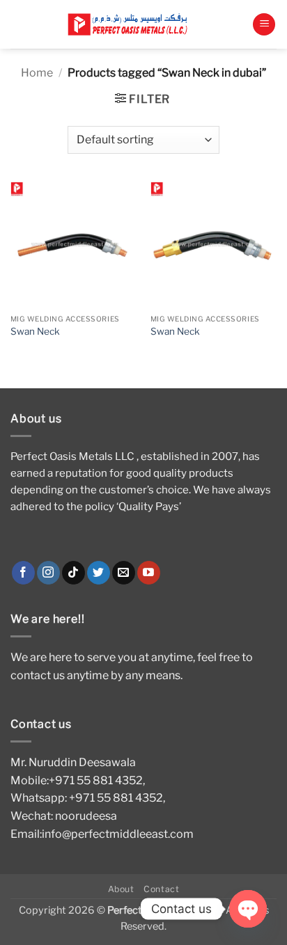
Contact (161, 889)
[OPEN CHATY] (248, 909)
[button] (264, 24)
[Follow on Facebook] (23, 573)
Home (37, 72)
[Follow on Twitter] (98, 573)
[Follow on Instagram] (48, 573)
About (121, 889)
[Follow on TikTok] (73, 573)
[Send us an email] (123, 573)
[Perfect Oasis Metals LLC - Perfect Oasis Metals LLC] (131, 24)
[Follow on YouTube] (148, 573)
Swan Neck (35, 331)
